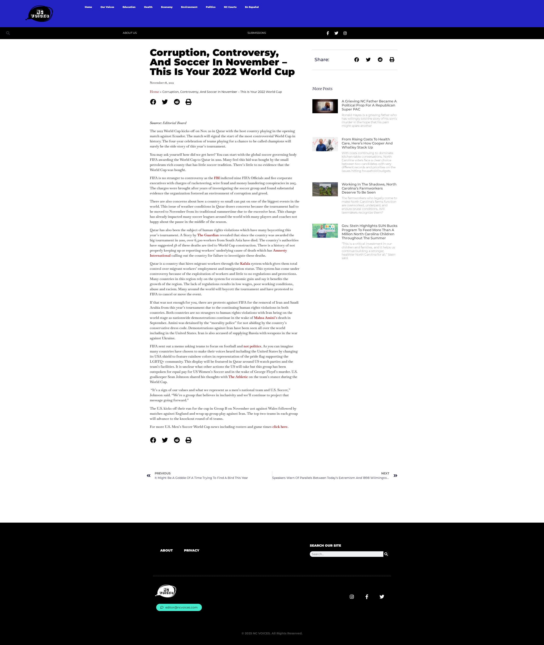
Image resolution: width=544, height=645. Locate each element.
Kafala (245, 263)
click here (280, 426)
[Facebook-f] (328, 33)
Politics (210, 7)
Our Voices (107, 7)
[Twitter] (336, 33)
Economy (167, 7)
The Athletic (238, 377)
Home (88, 7)
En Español (252, 7)
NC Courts (230, 7)
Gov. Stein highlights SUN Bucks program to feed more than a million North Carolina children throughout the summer (369, 232)
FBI (217, 178)
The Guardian (208, 235)
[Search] (386, 554)
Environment (189, 7)
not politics (252, 346)
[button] (8, 33)
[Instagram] (345, 33)
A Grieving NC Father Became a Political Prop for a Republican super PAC (369, 105)
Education (129, 7)
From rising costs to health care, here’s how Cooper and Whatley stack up (367, 143)
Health (148, 7)
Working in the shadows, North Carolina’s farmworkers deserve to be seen (369, 188)
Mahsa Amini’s (265, 317)
